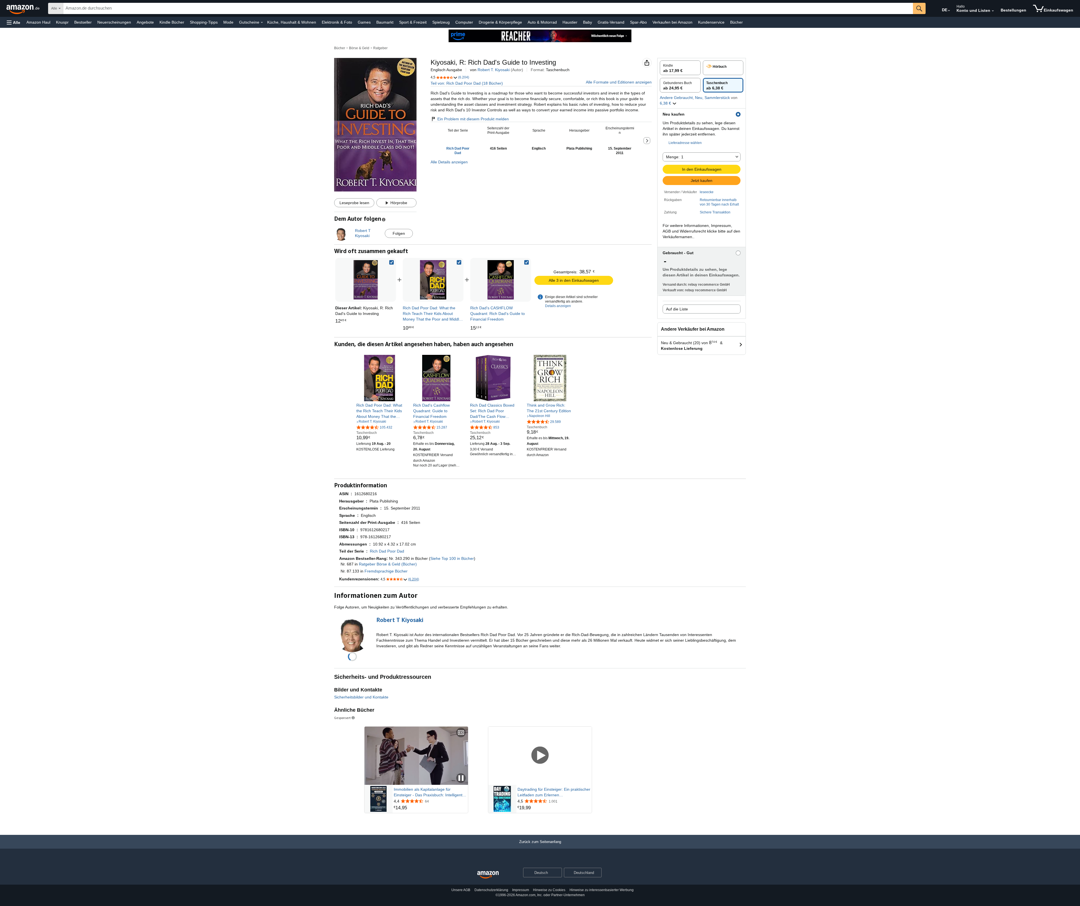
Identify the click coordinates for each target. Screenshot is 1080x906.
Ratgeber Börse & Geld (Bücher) (388, 564)
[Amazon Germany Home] (488, 875)
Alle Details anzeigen (449, 162)
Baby (587, 22)
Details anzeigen (558, 306)
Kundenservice (711, 22)
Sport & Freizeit (413, 22)
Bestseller (83, 22)
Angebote (145, 22)
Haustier (569, 22)
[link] (433, 279)
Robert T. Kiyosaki (494, 69)
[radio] (680, 68)
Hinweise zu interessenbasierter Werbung (602, 890)
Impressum (520, 890)
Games (364, 22)
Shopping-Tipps (204, 22)
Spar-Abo (638, 22)
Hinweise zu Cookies (549, 890)
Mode (228, 22)
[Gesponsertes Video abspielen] (540, 755)
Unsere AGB (460, 890)
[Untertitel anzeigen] (461, 733)
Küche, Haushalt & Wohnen (291, 22)
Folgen (399, 233)
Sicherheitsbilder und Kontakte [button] (361, 697)
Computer (464, 22)
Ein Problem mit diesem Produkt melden (473, 119)
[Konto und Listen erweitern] (993, 11)
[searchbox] (488, 8)
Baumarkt (384, 22)
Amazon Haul (38, 22)
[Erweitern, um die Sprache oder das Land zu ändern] (949, 10)
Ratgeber (380, 48)
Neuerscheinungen (114, 22)
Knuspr (62, 22)
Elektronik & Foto (337, 22)
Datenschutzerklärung (491, 890)
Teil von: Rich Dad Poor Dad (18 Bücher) (467, 83)
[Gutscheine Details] (262, 22)
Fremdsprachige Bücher (386, 571)
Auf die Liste (677, 309)
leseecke (707, 192)
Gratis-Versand (611, 22)
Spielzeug (441, 22)
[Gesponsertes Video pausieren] (461, 778)
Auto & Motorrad (542, 22)
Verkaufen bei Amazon (672, 22)
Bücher (736, 22)
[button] (13, 22)
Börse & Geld (359, 48)
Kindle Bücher (171, 22)
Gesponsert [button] (342, 718)
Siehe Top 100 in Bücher (452, 558)
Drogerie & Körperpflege (500, 22)
